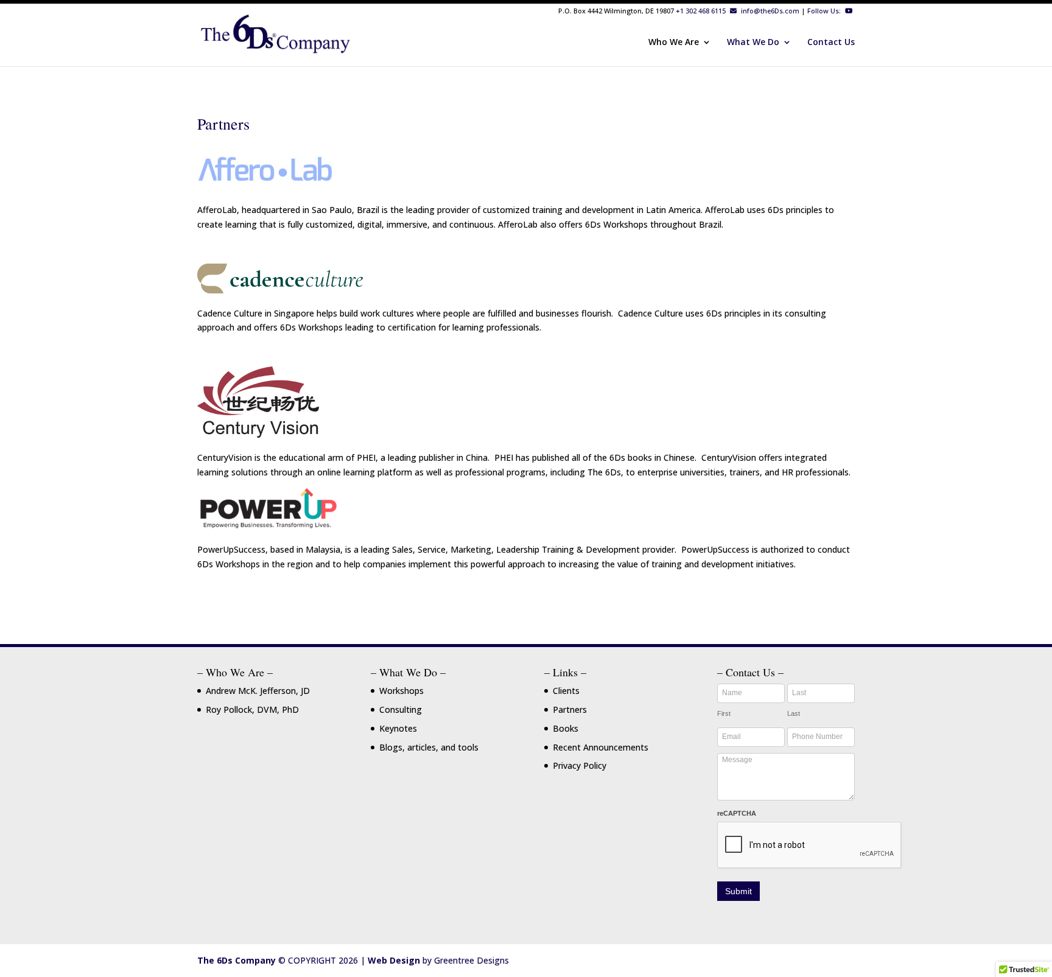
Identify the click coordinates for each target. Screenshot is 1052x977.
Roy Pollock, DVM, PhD (252, 709)
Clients (566, 690)
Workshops (401, 690)
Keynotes (398, 728)
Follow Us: (825, 10)
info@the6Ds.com (769, 10)
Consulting (400, 709)
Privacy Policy (579, 765)
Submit (738, 891)
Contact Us (831, 42)
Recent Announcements (600, 747)
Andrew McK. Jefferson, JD (258, 690)
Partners (570, 709)
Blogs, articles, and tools (429, 747)
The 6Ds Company (236, 960)
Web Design (394, 960)
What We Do (753, 42)
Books (565, 728)
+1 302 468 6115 (701, 10)
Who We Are (673, 42)
